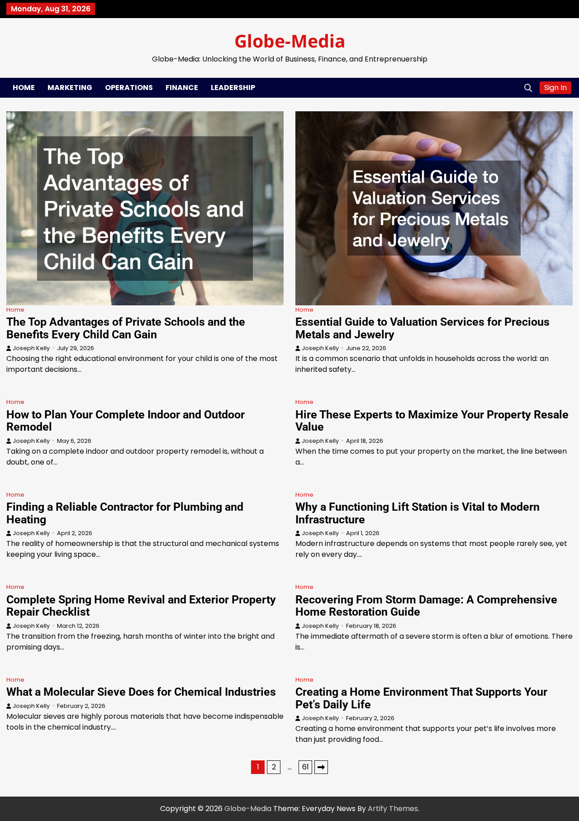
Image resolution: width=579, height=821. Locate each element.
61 (305, 767)
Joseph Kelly (31, 348)
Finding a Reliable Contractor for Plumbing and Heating (124, 513)
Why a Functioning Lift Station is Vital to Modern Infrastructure (417, 513)
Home (24, 87)
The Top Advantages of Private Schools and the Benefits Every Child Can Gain (125, 328)
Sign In (555, 87)
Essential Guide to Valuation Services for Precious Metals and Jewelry (422, 328)
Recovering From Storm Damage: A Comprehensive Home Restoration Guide (426, 606)
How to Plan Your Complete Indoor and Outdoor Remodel (125, 421)
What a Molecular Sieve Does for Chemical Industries (141, 691)
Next (321, 767)
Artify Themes (393, 808)
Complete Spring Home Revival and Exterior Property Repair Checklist (141, 606)
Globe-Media (289, 40)
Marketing (69, 87)
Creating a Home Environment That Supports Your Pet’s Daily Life (421, 698)
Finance (182, 87)
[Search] (528, 88)
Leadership (233, 87)
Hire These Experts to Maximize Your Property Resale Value (432, 421)
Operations (129, 87)
